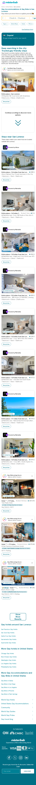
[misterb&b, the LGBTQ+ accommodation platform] (10, 2)
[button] (18, 476)
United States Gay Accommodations (15, 703)
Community (5, 707)
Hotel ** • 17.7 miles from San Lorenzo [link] (8, 501)
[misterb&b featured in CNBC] (16, 733)
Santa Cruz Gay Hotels (8, 636)
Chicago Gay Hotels (7, 653)
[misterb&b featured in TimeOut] (29, 733)
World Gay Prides (8, 715)
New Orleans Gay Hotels (9, 657)
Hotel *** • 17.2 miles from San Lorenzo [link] (9, 544)
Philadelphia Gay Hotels (8, 667)
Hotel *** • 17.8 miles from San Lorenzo (14, 588)
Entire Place (14, 24)
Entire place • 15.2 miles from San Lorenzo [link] (15, 295)
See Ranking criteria (27, 29)
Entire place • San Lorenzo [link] (11, 94)
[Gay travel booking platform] (18, 740)
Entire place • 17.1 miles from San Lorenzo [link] (15, 419)
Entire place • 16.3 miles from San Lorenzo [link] (11, 213)
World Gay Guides (8, 711)
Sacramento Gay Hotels (8, 639)
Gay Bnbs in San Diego (8, 684)
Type (4, 24)
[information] (7, 147)
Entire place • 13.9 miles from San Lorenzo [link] (15, 254)
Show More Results (18, 616)
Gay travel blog (7, 719)
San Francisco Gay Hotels (9, 629)
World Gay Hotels (8, 700)
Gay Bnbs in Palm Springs (9, 694)
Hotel (23, 24)
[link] (31, 90)
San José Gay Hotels (7, 633)
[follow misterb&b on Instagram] (21, 758)
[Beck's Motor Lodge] (31, 583)
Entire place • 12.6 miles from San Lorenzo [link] (15, 172)
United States (9, 7)
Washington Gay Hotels (8, 660)
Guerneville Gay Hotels (8, 643)
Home (3, 7)
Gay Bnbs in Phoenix (7, 691)
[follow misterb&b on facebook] (9, 758)
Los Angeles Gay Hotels (8, 664)
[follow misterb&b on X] (15, 758)
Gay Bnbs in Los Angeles (9, 687)
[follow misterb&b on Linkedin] (26, 758)
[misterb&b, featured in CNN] (5, 733)
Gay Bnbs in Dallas (7, 681)
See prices (6, 101)
